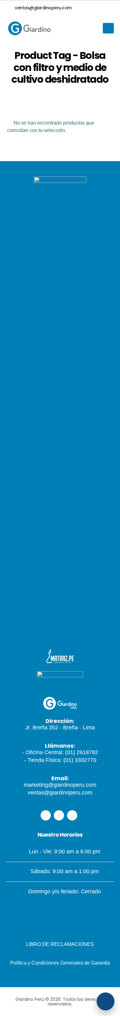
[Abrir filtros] (105, 1001)
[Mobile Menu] (108, 28)
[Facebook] (46, 815)
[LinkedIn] (72, 815)
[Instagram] (59, 815)
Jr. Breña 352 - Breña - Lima (60, 727)
